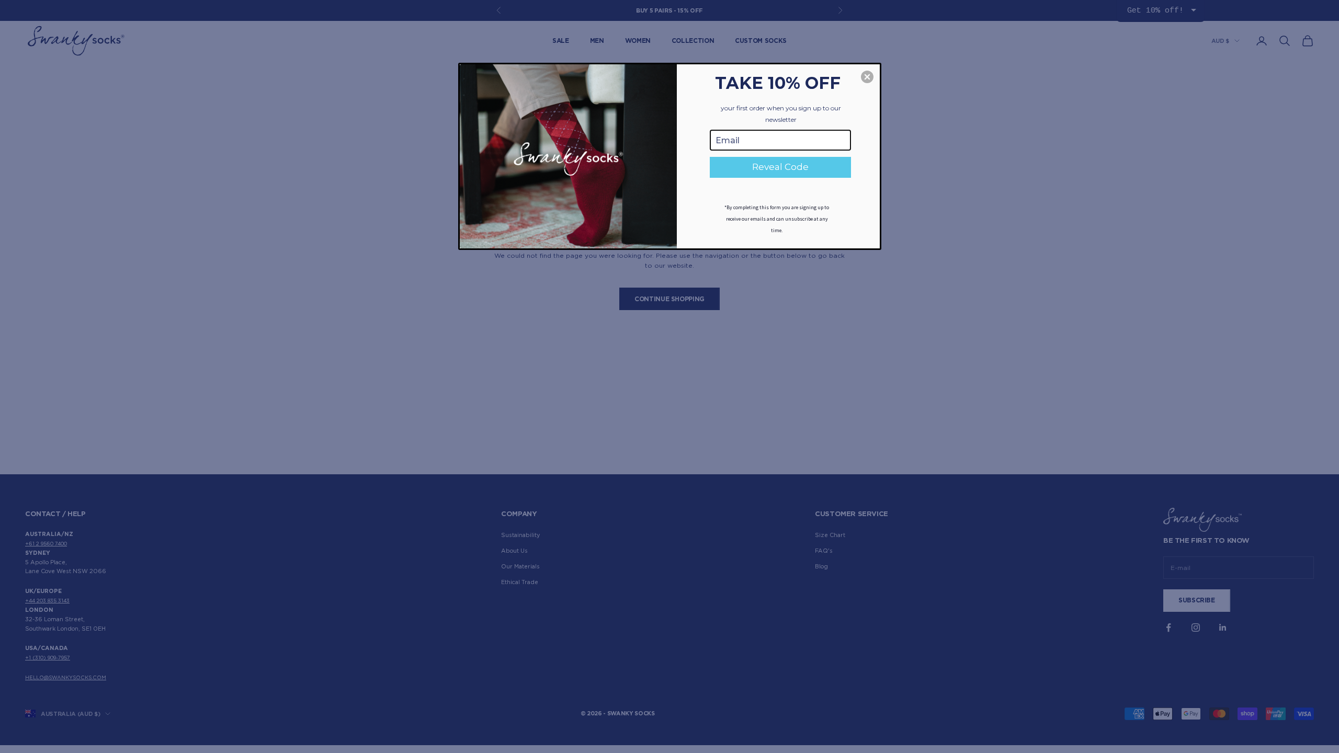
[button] (867, 77)
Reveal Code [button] (780, 167)
